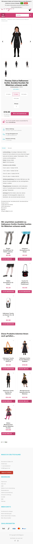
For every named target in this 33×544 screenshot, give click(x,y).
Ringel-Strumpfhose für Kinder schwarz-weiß (8, 250)
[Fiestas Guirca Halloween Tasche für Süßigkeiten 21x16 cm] (8, 347)
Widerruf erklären (6, 472)
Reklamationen (5, 490)
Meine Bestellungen (6, 513)
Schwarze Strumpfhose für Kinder (25, 250)
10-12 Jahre (23, 94)
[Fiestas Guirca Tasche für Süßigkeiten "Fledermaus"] (25, 270)
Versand (10, 148)
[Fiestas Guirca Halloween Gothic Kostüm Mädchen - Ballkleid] (25, 347)
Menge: (16, 103)
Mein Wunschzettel (6, 518)
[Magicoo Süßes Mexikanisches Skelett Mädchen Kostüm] (8, 412)
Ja (21, 3)
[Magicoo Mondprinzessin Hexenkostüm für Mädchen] (25, 380)
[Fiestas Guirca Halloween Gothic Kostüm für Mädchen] (8, 380)
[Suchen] (30, 15)
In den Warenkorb (20, 113)
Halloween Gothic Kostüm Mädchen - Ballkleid (24, 360)
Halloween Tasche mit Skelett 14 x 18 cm (8, 315)
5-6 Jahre (8, 94)
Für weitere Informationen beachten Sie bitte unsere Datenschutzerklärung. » (17, 6)
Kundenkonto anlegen (7, 511)
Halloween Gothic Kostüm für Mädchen (8, 392)
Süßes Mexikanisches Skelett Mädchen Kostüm (8, 424)
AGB (2, 486)
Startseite (3, 19)
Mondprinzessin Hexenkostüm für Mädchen (25, 392)
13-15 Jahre (16, 98)
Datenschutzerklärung (6, 492)
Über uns (3, 483)
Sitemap (3, 501)
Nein (26, 3)
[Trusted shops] (4, 442)
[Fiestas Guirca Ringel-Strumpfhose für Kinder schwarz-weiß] (8, 238)
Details (4, 148)
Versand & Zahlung (6, 494)
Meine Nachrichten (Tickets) (8, 515)
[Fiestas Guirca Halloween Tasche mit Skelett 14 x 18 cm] (8, 302)
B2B (2, 499)
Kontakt (3, 497)
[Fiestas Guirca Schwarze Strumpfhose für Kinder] (25, 238)
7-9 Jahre (16, 94)
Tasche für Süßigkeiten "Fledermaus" (25, 282)
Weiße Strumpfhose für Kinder (8, 282)
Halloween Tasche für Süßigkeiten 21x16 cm (8, 360)
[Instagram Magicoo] (17, 541)
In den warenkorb (24, 259)
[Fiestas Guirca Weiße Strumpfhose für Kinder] (8, 270)
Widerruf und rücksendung (8, 488)
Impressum (4, 481)
